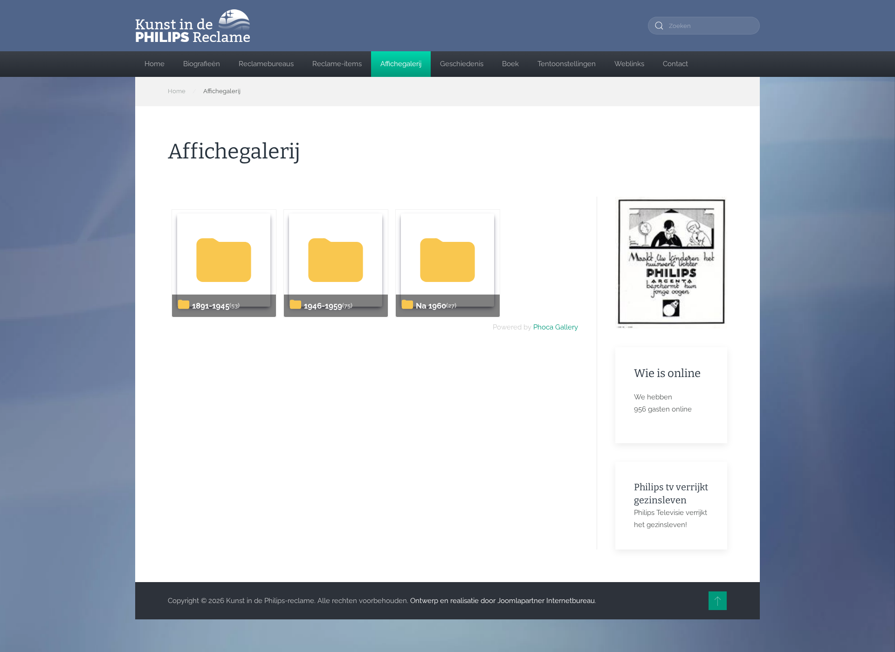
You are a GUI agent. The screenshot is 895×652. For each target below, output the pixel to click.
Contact (675, 64)
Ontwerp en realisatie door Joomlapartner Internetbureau (502, 601)
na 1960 (431, 305)
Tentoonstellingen (566, 64)
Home (155, 64)
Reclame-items (337, 64)
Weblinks (629, 64)
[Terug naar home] (192, 25)
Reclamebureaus (266, 64)
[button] (718, 600)
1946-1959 (323, 305)
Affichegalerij (400, 64)
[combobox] (704, 25)
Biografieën (201, 64)
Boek (510, 64)
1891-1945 (210, 305)
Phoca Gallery (555, 327)
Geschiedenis (461, 64)
